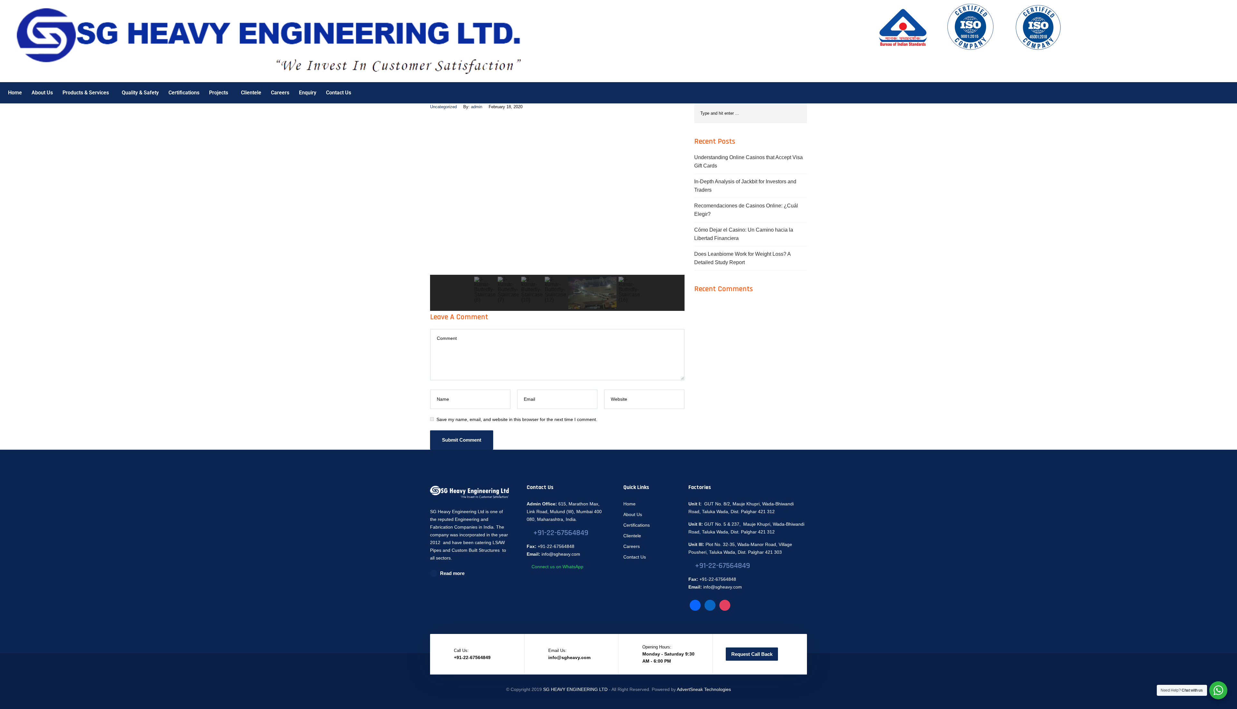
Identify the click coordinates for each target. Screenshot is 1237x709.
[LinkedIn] (710, 605)
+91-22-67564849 (560, 533)
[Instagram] (724, 605)
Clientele (251, 93)
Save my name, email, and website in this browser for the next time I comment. (516, 419)
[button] (440, 195)
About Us (42, 93)
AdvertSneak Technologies (704, 689)
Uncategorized (443, 106)
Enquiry (307, 93)
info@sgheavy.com (561, 554)
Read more (452, 573)
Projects (218, 93)
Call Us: (461, 650)
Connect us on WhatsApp (556, 566)
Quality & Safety (140, 93)
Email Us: (557, 650)
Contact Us (338, 93)
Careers (280, 93)
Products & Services (85, 93)
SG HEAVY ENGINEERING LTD (575, 689)
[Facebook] (695, 605)
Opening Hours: (656, 647)
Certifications (183, 93)
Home (15, 93)
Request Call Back (751, 654)
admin (476, 106)
